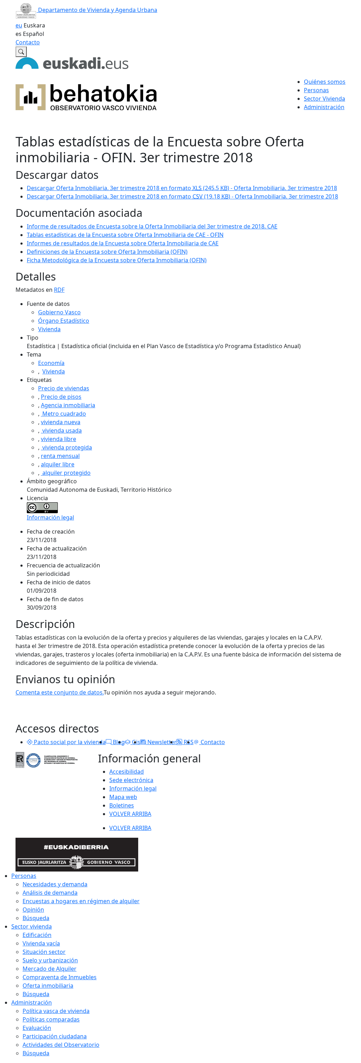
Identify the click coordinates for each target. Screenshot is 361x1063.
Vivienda (49, 329)
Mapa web (123, 797)
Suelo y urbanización (50, 960)
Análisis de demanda (50, 893)
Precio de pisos (61, 397)
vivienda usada (61, 430)
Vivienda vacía (41, 943)
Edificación (37, 935)
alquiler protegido (66, 473)
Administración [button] (324, 107)
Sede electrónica (131, 780)
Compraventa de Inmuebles (60, 977)
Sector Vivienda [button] (324, 98)
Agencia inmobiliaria (68, 405)
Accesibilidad (126, 771)
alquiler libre (57, 464)
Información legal (50, 517)
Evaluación (37, 1028)
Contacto (28, 42)
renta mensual (60, 456)
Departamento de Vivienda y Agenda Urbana (97, 10)
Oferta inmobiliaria (48, 985)
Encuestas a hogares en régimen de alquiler (81, 901)
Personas (23, 876)
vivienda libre (58, 439)
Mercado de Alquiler (50, 969)
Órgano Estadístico (63, 321)
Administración (31, 1002)
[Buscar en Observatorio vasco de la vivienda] (21, 51)
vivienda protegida (66, 447)
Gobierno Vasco (59, 312)
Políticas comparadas (51, 1019)
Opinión (33, 909)
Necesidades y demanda (55, 884)
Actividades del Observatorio (61, 1045)
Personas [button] (316, 90)
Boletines (121, 805)
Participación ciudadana (55, 1036)
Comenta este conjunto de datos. (60, 692)
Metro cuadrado (63, 413)
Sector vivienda (31, 926)
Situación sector (44, 952)
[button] (29, 742)
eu (19, 25)
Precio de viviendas (63, 388)
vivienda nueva (60, 422)
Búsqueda (36, 918)
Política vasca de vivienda (56, 1011)
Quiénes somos (324, 82)
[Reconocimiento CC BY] (42, 507)
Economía (51, 363)
